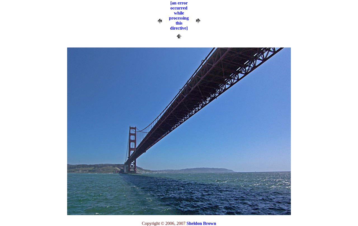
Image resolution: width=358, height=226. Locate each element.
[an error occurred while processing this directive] (179, 15)
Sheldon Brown (201, 223)
